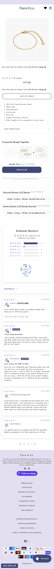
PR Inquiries (27, 497)
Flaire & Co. (27, 564)
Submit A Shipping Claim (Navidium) (27, 533)
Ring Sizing (27, 487)
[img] (9, 300)
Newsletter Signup (27, 501)
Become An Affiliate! (27, 492)
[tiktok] (29, 468)
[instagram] (25, 468)
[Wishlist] (45, 8)
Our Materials (27, 510)
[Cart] (50, 8)
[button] (7, 78)
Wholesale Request (27, 506)
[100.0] (26, 269)
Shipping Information (27, 523)
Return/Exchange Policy (27, 519)
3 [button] (28, 444)
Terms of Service (27, 528)
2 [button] (24, 444)
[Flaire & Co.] (27, 8)
